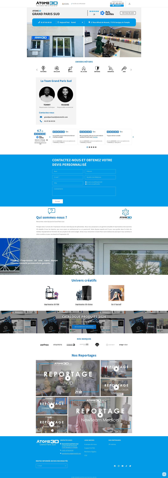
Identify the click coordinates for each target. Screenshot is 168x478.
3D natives (112, 444)
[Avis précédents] (50, 137)
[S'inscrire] (65, 466)
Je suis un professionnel (94, 182)
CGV (85, 455)
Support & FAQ (89, 448)
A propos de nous (90, 444)
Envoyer (57, 201)
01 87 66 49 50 (117, 3)
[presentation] (37, 69)
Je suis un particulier (93, 184)
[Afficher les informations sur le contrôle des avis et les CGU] (47, 140)
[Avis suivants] (133, 137)
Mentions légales (90, 452)
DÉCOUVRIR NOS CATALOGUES (84, 327)
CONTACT (118, 5)
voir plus (95, 137)
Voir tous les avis (128, 13)
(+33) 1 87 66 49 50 (67, 450)
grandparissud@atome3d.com (56, 117)
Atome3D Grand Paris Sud (81, 477)
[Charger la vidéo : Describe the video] (68, 378)
